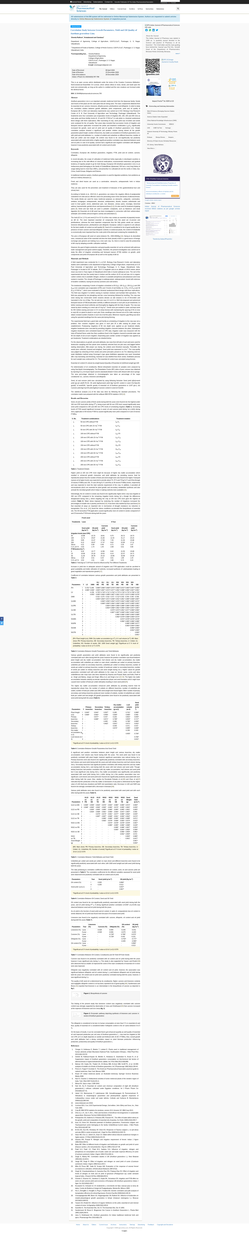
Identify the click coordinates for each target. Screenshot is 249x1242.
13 (125, 490)
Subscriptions (98, 2)
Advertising (87, 2)
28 (113, 786)
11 (90, 392)
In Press (140, 9)
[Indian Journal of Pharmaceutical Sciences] (81, 9)
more (177, 53)
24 (123, 677)
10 (122, 236)
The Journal (103, 9)
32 (122, 1006)
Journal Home (76, 2)
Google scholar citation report (153, 200)
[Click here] (124, 1231)
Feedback (151, 1224)
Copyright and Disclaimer (165, 1224)
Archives (132, 9)
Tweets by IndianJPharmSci (162, 239)
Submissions (160, 9)
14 (106, 503)
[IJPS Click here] (162, 225)
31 (77, 986)
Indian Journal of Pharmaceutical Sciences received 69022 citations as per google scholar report (162, 209)
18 (120, 677)
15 (139, 503)
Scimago (168, 128)
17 (101, 571)
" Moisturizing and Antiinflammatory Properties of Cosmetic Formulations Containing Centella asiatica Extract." (162, 185)
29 (139, 961)
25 (126, 682)
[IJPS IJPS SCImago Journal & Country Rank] (170, 61)
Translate (173, 2)
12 (123, 394)
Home (78, 1224)
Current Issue (121, 9)
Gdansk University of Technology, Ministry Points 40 (162, 132)
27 (139, 779)
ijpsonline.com (123, 1228)
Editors (112, 9)
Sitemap (132, 1224)
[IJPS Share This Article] (146, 30)
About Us (86, 1224)
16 (89, 508)
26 (124, 779)
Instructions (149, 9)
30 (126, 983)
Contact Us (108, 2)
